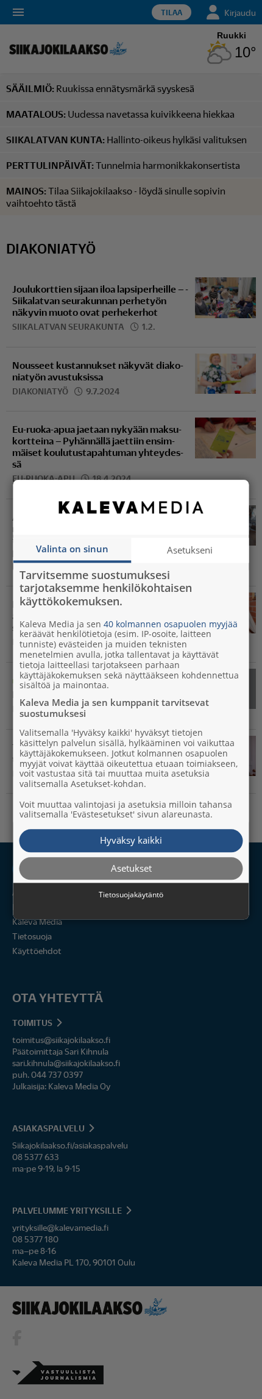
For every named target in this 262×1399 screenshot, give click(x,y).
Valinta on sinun (72, 549)
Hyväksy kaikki (131, 841)
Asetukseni (190, 550)
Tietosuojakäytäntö (131, 895)
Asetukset (131, 868)
